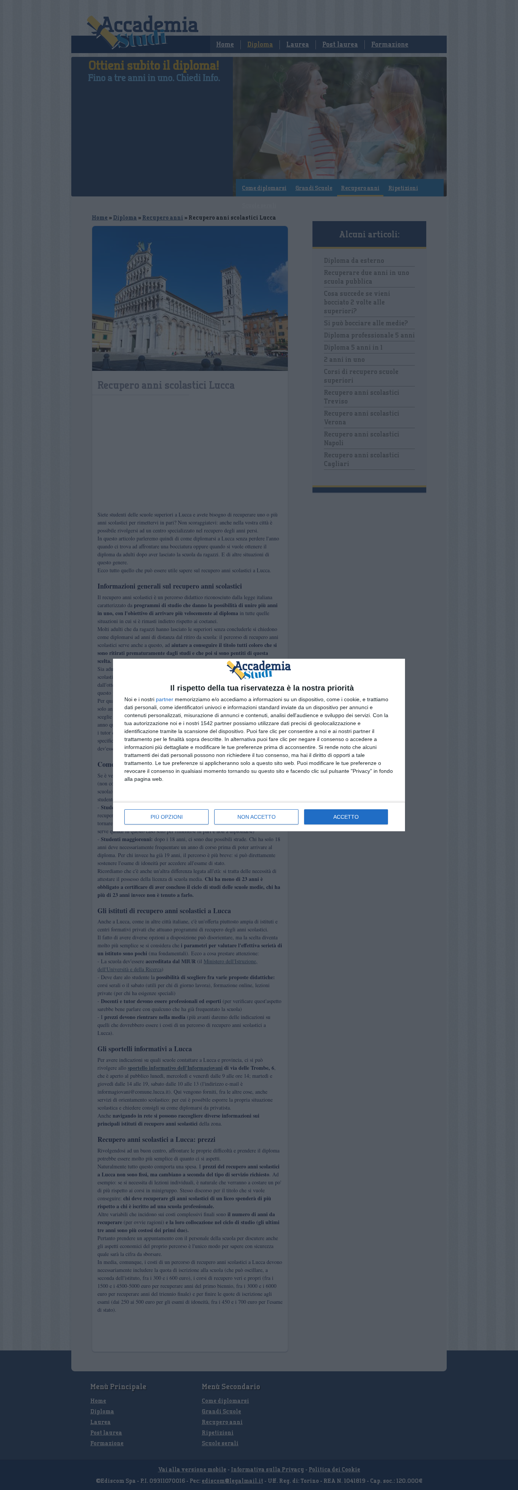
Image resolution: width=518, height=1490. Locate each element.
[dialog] (259, 745)
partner (164, 699)
